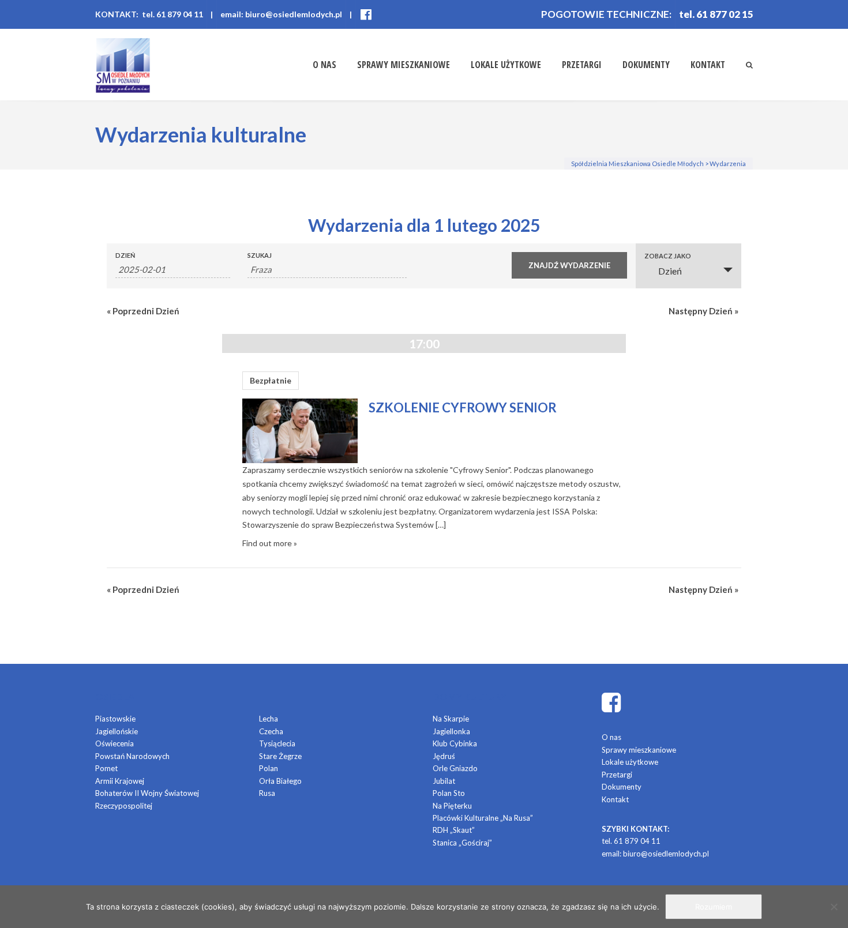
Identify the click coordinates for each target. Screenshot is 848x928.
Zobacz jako (667, 256)
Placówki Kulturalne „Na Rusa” (483, 817)
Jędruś (444, 756)
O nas (324, 64)
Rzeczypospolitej (123, 805)
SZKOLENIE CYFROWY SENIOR (463, 407)
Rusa (267, 793)
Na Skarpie (451, 718)
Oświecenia (114, 743)
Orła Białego (280, 781)
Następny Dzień (703, 311)
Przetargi (582, 64)
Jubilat (444, 781)
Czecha (271, 731)
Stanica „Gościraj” (462, 842)
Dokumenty (646, 64)
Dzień (125, 255)
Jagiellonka (451, 731)
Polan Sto (449, 793)
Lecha (268, 718)
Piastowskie (115, 718)
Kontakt (708, 64)
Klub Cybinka (455, 743)
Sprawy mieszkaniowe (403, 64)
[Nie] (833, 906)
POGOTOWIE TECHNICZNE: (606, 14)
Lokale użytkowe (506, 64)
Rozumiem (713, 906)
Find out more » (269, 543)
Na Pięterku (452, 805)
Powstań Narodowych (132, 756)
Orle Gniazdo (455, 768)
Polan (268, 768)
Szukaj (259, 255)
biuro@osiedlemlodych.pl (666, 853)
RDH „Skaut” (454, 830)
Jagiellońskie (116, 731)
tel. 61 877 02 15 (716, 14)
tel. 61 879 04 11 (631, 841)
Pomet (106, 768)
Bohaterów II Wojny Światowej (147, 793)
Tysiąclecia (277, 743)
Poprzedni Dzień (143, 311)
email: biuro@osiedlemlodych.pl (281, 14)
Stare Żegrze (280, 756)
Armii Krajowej (119, 781)
